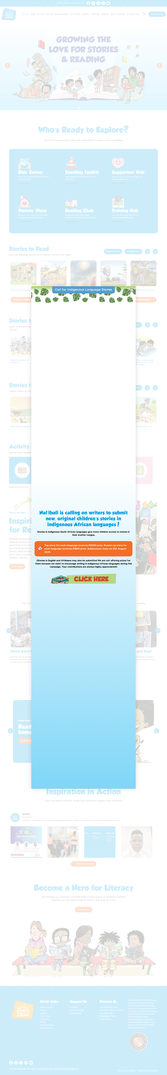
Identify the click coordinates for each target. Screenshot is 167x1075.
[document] (83, 537)
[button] (131, 290)
